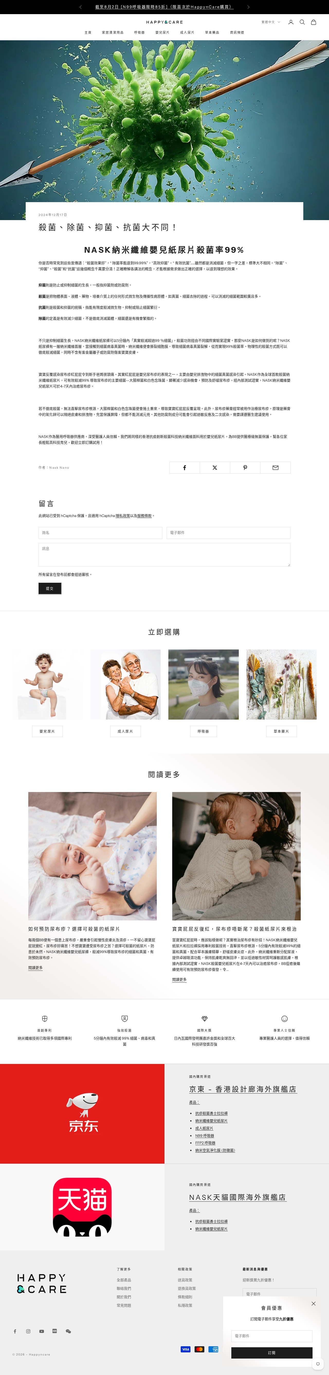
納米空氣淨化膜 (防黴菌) (215, 1150)
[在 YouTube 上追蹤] (41, 1331)
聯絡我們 (124, 1288)
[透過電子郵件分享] (275, 467)
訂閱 (272, 1353)
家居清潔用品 (113, 32)
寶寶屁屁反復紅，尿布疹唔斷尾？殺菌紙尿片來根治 (235, 929)
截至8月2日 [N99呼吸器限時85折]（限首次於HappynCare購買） (164, 6)
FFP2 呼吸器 (205, 1143)
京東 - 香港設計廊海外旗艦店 (243, 1089)
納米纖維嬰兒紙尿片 (211, 1120)
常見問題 (124, 1305)
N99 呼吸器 (204, 1135)
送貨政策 (185, 1280)
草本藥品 (212, 32)
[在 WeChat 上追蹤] (68, 1331)
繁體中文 (268, 22)
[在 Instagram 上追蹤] (28, 1331)
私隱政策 (185, 1305)
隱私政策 (123, 515)
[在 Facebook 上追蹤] (14, 1331)
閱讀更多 (35, 967)
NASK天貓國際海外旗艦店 (238, 1197)
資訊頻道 (237, 32)
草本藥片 (281, 731)
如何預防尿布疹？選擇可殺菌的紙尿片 (74, 929)
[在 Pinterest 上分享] (245, 467)
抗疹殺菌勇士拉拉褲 (211, 1113)
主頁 (88, 32)
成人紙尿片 (204, 1128)
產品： (194, 1102)
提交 (50, 588)
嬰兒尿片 (163, 32)
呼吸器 (139, 32)
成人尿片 (187, 32)
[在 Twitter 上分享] (215, 467)
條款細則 (185, 1297)
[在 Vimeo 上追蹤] (55, 1331)
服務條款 (144, 515)
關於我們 (124, 1297)
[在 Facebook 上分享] (185, 467)
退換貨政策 (187, 1288)
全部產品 (124, 1280)
